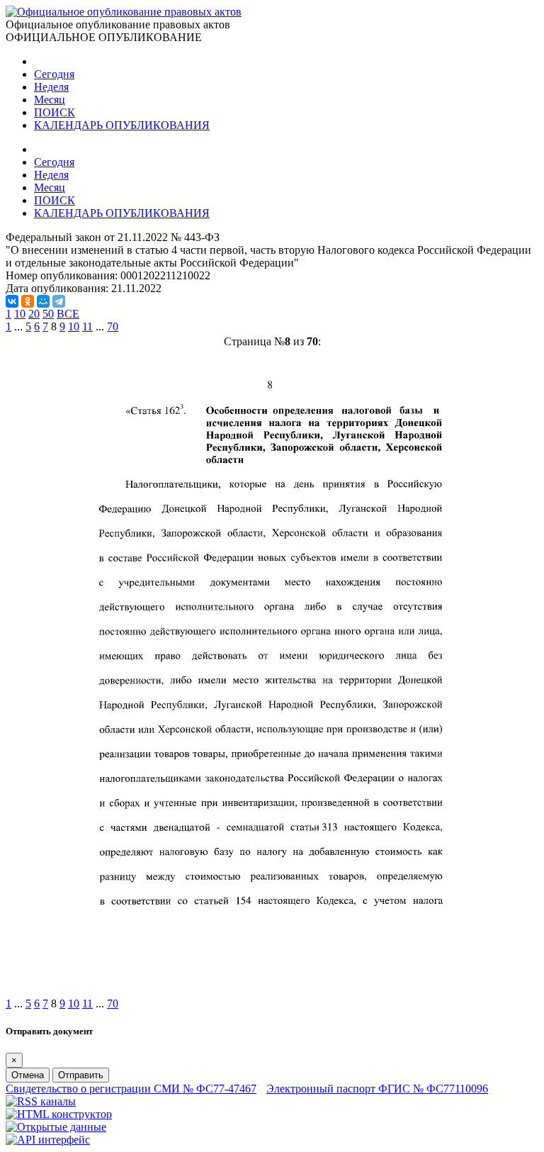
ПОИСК (54, 112)
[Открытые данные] (56, 1127)
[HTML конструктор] (59, 1114)
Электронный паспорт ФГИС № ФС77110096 (377, 1089)
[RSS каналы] (41, 1101)
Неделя (51, 87)
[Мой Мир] (43, 301)
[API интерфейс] (48, 1140)
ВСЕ (68, 314)
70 (112, 326)
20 (34, 314)
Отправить (80, 1075)
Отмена (27, 1075)
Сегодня (54, 74)
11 (87, 326)
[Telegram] (58, 301)
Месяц (49, 100)
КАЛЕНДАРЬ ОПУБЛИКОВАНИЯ (122, 125)
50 (48, 314)
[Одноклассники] (27, 301)
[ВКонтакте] (12, 301)
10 (20, 314)
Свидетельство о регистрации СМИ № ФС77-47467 (131, 1089)
